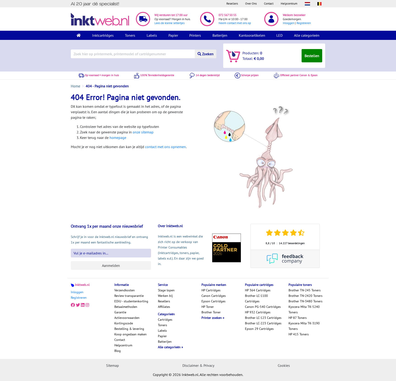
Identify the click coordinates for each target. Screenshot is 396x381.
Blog (117, 351)
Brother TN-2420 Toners (305, 296)
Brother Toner (211, 312)
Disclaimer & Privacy (198, 365)
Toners (130, 35)
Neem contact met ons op (235, 23)
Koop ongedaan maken (130, 334)
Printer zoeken (212, 318)
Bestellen (312, 55)
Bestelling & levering (129, 329)
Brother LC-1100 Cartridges (256, 298)
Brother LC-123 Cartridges (263, 318)
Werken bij (165, 296)
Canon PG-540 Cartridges (263, 307)
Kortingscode (123, 323)
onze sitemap (143, 132)
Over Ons (251, 4)
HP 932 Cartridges (257, 312)
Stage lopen (166, 290)
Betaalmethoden (125, 307)
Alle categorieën (306, 35)
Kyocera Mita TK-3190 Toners (304, 326)
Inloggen (288, 23)
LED (279, 35)
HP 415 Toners (299, 334)
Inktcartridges (103, 35)
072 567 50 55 (227, 15)
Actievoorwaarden (127, 318)
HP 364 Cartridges (257, 290)
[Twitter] (78, 305)
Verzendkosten (124, 290)
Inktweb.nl (82, 285)
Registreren (304, 23)
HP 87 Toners (298, 318)
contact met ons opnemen (165, 146)
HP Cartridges (210, 290)
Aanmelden (111, 265)
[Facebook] (73, 305)
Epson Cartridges (213, 301)
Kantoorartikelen (252, 35)
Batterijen (219, 35)
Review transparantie (129, 296)
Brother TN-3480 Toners (305, 301)
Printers (195, 35)
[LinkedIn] (83, 305)
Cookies (284, 365)
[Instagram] (87, 305)
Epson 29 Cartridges (259, 329)
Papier (173, 35)
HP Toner (207, 307)
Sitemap (112, 365)
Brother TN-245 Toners (305, 290)
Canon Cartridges (213, 296)
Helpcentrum (289, 4)
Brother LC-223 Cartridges (263, 323)
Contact (268, 4)
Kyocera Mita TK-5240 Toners (304, 309)
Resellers (232, 4)
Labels (152, 35)
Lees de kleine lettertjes (169, 23)
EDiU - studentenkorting (131, 301)
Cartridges (165, 320)
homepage (118, 137)
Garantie (120, 312)
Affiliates (164, 307)
